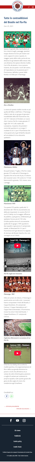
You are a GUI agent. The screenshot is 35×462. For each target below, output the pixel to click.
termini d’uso (29, 452)
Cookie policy (18, 441)
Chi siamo (17, 430)
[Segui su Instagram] (24, 420)
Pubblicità (17, 436)
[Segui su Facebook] (11, 420)
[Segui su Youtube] (17, 420)
